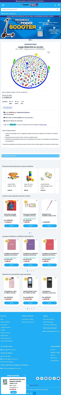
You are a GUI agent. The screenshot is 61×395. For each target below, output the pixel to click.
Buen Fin (53, 355)
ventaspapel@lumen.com (52, 331)
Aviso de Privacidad (48, 319)
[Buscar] (57, 9)
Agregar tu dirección (9, 14)
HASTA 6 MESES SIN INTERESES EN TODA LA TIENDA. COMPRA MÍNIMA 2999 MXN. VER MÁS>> (30, 16)
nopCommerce (33, 385)
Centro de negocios (7, 362)
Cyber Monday (55, 360)
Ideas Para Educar (23, 112)
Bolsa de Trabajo (5, 322)
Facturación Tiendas (27, 319)
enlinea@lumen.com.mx (9, 350)
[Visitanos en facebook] (45, 378)
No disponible (7, 107)
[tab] (29, 232)
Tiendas (3, 330)
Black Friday (54, 358)
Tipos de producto (6, 338)
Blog (2, 319)
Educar (9, 92)
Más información (9, 114)
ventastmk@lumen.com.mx (10, 359)
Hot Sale (53, 350)
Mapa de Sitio (4, 335)
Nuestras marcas (5, 333)
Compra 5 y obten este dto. (11, 258)
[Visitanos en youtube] (58, 378)
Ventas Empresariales (7, 341)
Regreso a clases (55, 352)
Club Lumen (4, 325)
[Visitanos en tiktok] (37, 378)
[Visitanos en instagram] (41, 378)
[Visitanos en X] (54, 378)
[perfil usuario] (55, 5)
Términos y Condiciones (50, 325)
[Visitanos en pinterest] (50, 378)
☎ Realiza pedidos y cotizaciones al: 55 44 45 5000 (29, 1)
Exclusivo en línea (30, 44)
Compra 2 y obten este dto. (30, 218)
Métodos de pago (48, 322)
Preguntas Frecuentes (28, 322)
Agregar (11, 225)
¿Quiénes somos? (6, 327)
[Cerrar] (60, 16)
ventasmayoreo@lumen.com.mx (11, 368)
